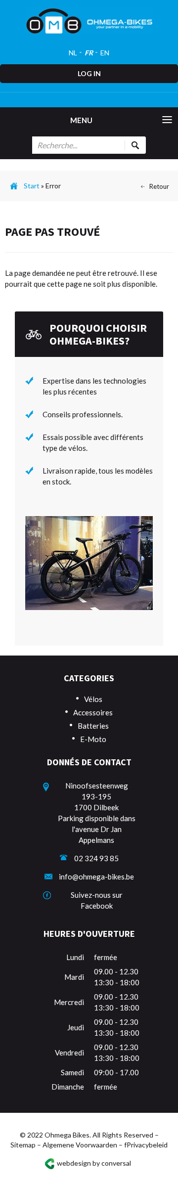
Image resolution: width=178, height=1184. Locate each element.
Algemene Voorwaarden (80, 1144)
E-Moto (93, 739)
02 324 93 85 (96, 858)
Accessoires (93, 712)
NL (73, 52)
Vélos (93, 699)
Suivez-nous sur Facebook (97, 900)
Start (32, 185)
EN (104, 52)
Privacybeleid (147, 1144)
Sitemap (23, 1144)
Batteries (93, 725)
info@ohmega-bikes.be (96, 876)
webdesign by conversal (94, 1163)
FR (89, 52)
